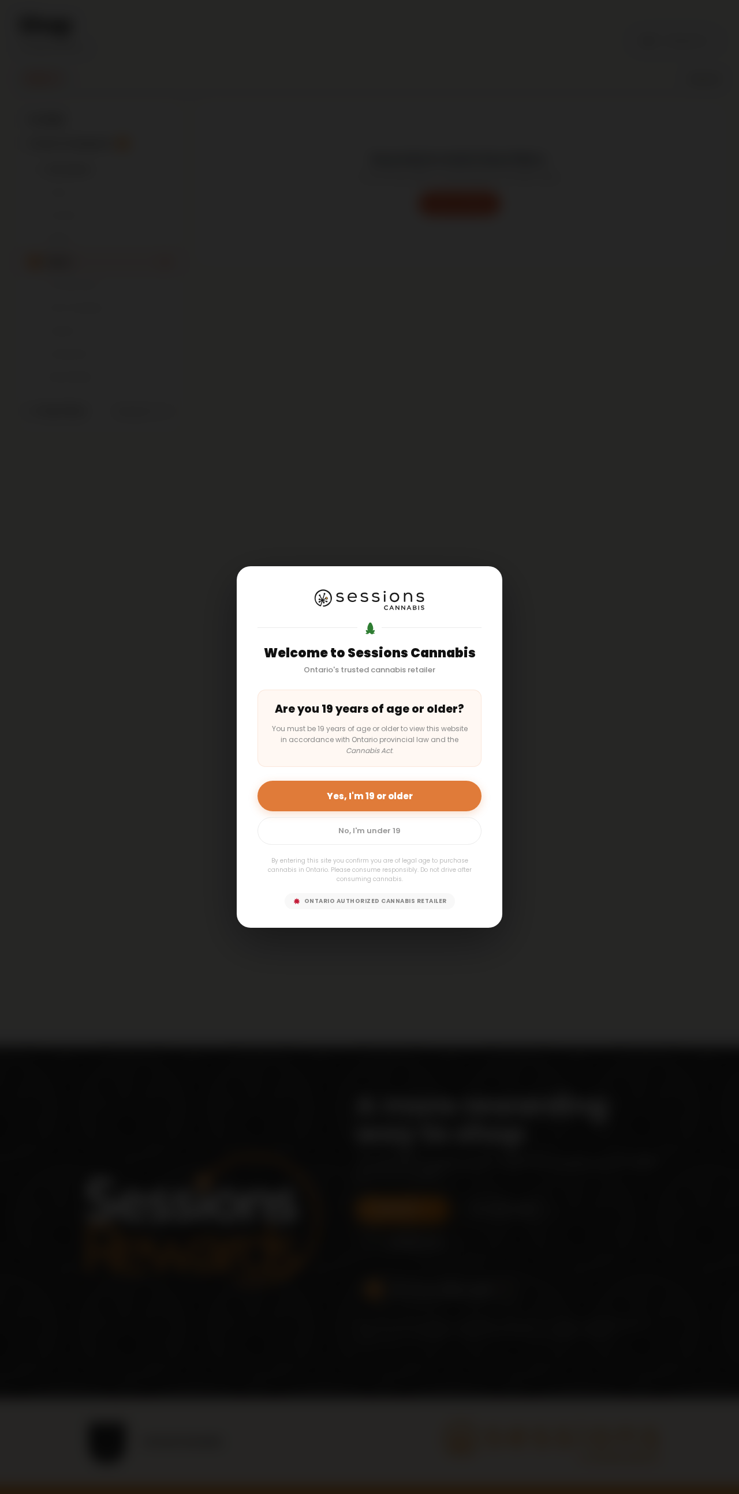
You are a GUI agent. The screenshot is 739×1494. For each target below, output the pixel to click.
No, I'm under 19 (369, 830)
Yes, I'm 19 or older (370, 796)
